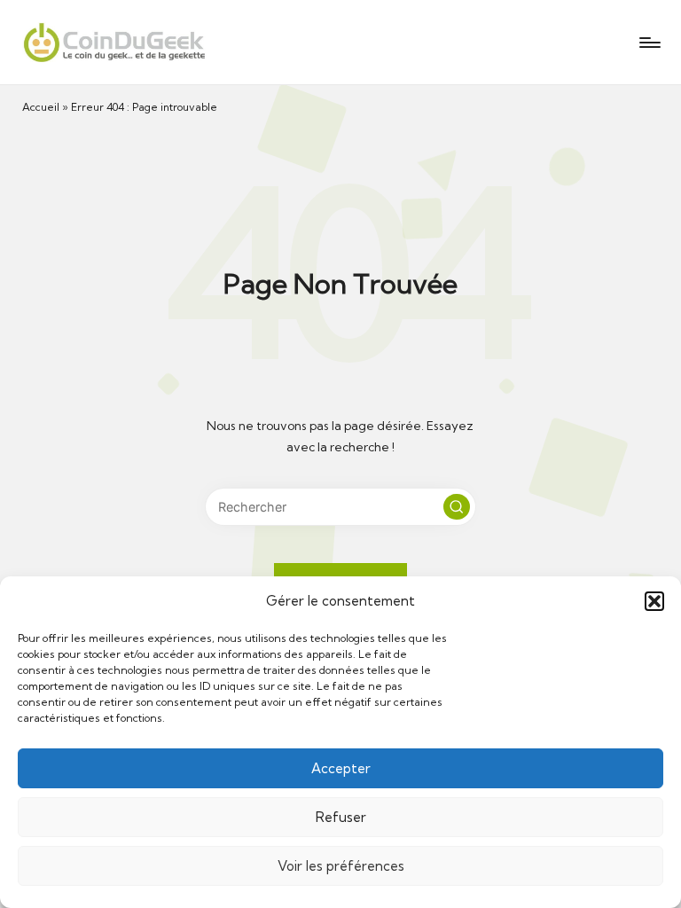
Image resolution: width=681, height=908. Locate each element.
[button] (654, 601)
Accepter (341, 768)
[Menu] (648, 42)
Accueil (40, 107)
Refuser (341, 817)
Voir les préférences (341, 865)
